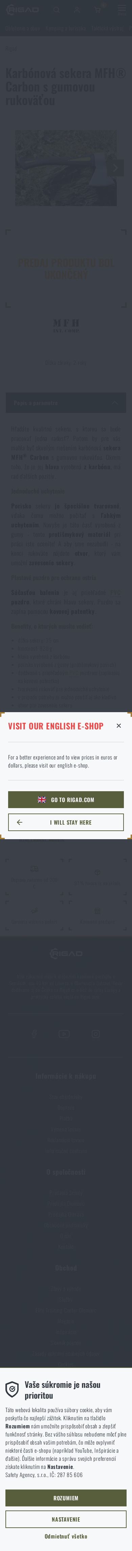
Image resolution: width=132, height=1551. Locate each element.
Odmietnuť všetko (66, 1536)
